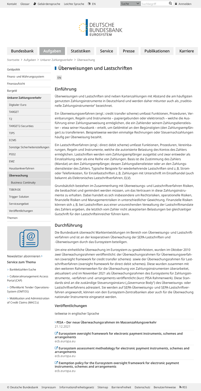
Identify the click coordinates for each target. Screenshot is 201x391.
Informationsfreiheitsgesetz (76, 387)
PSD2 (12, 154)
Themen (12, 218)
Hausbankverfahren (21, 168)
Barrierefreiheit (121, 387)
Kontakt (12, 4)
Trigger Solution (19, 196)
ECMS (12, 140)
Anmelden (184, 4)
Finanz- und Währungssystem (25, 76)
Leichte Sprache (74, 4)
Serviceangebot (19, 204)
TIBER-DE (15, 189)
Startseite (13, 60)
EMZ (12, 161)
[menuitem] (22, 51)
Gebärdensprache (48, 4)
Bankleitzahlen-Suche (22, 269)
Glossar (25, 4)
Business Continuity (23, 182)
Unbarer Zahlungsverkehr (56, 60)
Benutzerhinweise (165, 387)
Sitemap (103, 387)
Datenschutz (142, 387)
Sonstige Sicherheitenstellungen (29, 147)
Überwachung (86, 60)
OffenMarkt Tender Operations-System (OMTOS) (28, 289)
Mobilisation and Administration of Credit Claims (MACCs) (28, 300)
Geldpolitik (13, 69)
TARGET (14, 112)
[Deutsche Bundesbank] (100, 27)
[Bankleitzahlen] (170, 3)
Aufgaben (30, 60)
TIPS (12, 133)
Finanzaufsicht (16, 83)
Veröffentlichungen (21, 211)
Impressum (49, 387)
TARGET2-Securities (21, 126)
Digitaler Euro (17, 105)
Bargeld (12, 90)
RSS (184, 387)
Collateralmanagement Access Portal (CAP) (27, 278)
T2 (10, 119)
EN (93, 4)
